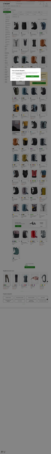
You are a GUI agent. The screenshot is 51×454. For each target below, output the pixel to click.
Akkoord (32, 76)
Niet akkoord (19, 76)
